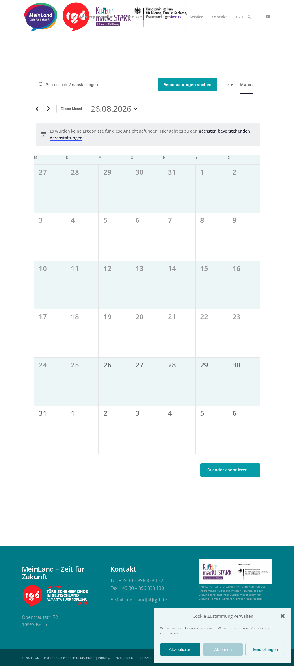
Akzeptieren (180, 649)
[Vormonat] (37, 108)
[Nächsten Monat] (48, 108)
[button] (282, 616)
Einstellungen (265, 649)
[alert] (148, 134)
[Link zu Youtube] (268, 16)
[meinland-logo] (41, 17)
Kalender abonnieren (227, 470)
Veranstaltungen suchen (188, 84)
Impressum (145, 657)
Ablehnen (223, 649)
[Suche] (249, 17)
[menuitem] (92, 17)
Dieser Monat (71, 108)
